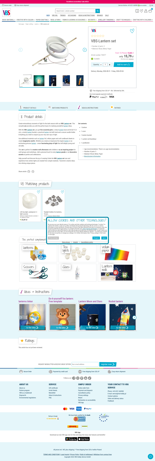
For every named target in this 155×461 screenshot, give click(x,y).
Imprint (75, 242)
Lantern (66, 123)
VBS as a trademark (25, 393)
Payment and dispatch (85, 390)
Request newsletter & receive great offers (54, 364)
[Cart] (150, 11)
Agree (104, 238)
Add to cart (122, 64)
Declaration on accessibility (87, 400)
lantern (66, 126)
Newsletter (52, 393)
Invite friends (53, 390)
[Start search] (97, 11)
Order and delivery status (115, 398)
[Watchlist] (141, 11)
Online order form (83, 388)
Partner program (24, 390)
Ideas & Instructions (86, 15)
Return (80, 398)
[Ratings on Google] (53, 418)
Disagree (96, 238)
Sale (107, 15)
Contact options (113, 396)
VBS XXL (55, 15)
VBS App (81, 402)
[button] (21, 50)
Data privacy (66, 242)
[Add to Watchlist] (132, 31)
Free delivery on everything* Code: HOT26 (77, 1)
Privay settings (53, 238)
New (48, 15)
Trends (63, 15)
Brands (100, 15)
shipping (131, 59)
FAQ (50, 398)
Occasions (72, 15)
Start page (21, 24)
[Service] (137, 11)
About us (22, 388)
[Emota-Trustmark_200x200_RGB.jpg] (104, 418)
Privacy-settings (83, 395)
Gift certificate (53, 388)
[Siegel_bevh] (79, 419)
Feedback (111, 401)
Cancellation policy (84, 393)
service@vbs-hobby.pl (119, 394)
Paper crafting (29, 24)
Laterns (37, 24)
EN (152, 5)
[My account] (146, 11)
